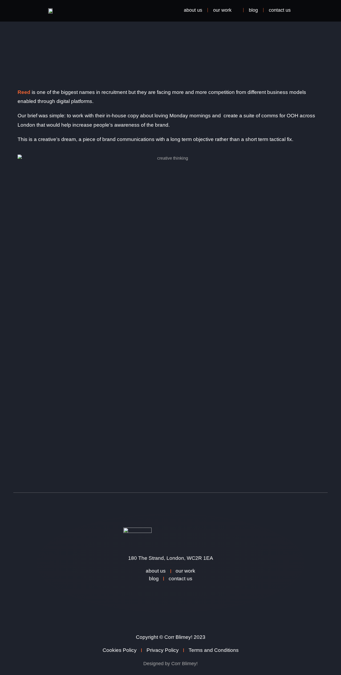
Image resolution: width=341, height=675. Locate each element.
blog (253, 10)
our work (222, 10)
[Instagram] (181, 590)
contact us (280, 10)
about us (193, 10)
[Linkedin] (160, 590)
